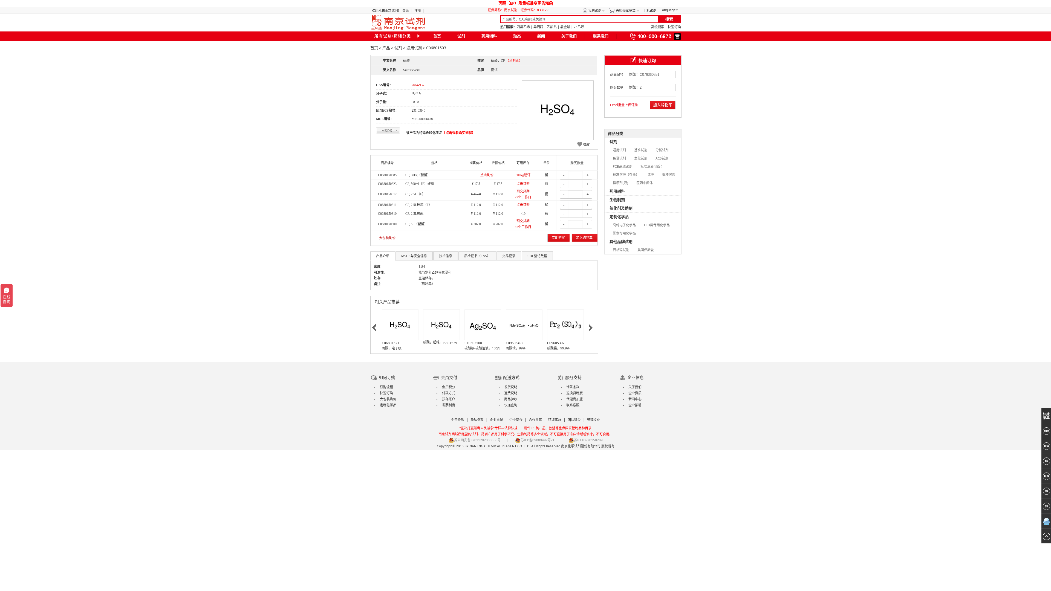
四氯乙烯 (523, 27)
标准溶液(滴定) (651, 166)
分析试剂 (662, 150)
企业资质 (635, 393)
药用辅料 (489, 36)
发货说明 (510, 387)
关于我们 (569, 36)
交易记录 (508, 256)
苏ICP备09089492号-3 (537, 440)
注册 (417, 10)
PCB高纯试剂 (622, 166)
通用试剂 (414, 47)
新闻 (541, 36)
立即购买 (558, 238)
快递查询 (510, 405)
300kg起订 (523, 175)
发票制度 (448, 405)
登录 (405, 10)
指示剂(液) (620, 183)
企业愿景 (496, 420)
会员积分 (448, 387)
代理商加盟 (574, 399)
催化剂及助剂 (621, 208)
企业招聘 (635, 405)
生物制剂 (617, 199)
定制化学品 (619, 216)
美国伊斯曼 (645, 250)
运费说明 (510, 393)
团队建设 (574, 420)
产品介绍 (382, 256)
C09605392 (556, 343)
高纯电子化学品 (624, 225)
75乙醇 (579, 27)
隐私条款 (477, 420)
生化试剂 (640, 158)
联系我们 (600, 36)
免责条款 (457, 420)
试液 (650, 174)
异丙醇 (538, 27)
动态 (517, 36)
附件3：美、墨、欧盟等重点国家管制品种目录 (557, 428)
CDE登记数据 (537, 256)
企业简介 (515, 420)
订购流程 (386, 387)
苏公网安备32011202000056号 (477, 440)
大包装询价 (387, 238)
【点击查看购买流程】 (458, 133)
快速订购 (674, 27)
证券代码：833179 (534, 10)
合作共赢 (535, 420)
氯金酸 (565, 27)
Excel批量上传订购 (624, 105)
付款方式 (448, 393)
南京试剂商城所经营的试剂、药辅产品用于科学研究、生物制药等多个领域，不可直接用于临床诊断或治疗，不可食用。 (525, 434)
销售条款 (572, 387)
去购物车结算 (626, 10)
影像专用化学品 (624, 233)
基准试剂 (640, 150)
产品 (386, 47)
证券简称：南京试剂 (504, 10)
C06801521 (390, 343)
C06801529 (448, 343)
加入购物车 (584, 238)
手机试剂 (649, 10)
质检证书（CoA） (477, 256)
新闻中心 (635, 399)
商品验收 (510, 399)
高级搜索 (657, 27)
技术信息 (445, 256)
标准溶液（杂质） (626, 174)
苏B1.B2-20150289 (588, 440)
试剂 (461, 36)
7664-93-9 (418, 85)
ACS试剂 (662, 158)
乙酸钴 (552, 27)
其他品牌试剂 (621, 241)
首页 (437, 36)
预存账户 (448, 399)
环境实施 (554, 420)
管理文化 (593, 420)
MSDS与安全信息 (414, 256)
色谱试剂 (619, 158)
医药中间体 (644, 183)
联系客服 (572, 405)
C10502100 (473, 343)
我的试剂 (594, 10)
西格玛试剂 (621, 250)
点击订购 (523, 184)
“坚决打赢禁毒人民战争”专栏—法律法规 (489, 428)
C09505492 (514, 343)
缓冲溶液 (668, 174)
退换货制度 (574, 393)
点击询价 (486, 175)
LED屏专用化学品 (657, 225)
